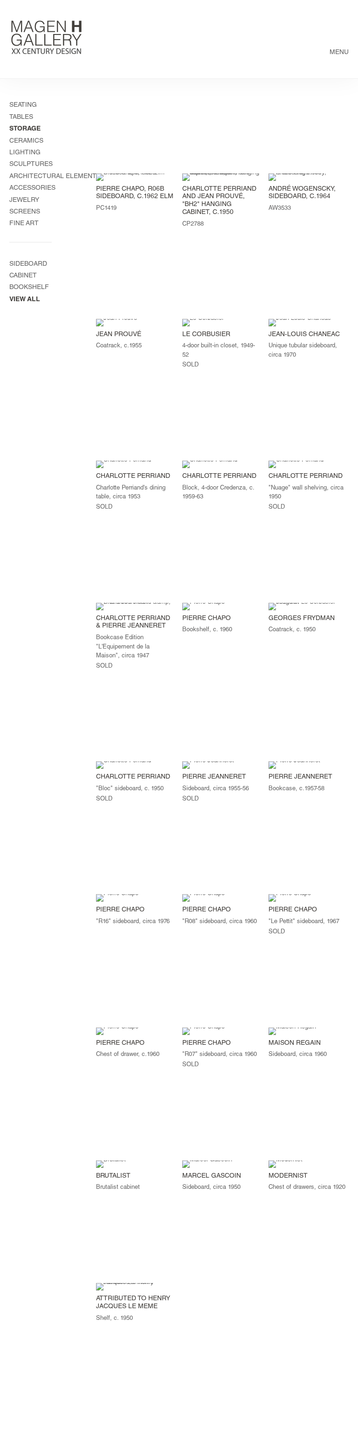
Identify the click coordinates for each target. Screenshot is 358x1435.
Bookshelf (29, 287)
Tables (21, 117)
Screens (24, 212)
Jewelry (24, 200)
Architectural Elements (51, 176)
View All (24, 300)
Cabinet (23, 276)
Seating (23, 105)
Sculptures (31, 164)
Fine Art (24, 224)
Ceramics (26, 141)
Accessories (32, 188)
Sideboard (28, 264)
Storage (25, 129)
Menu (339, 52)
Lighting (25, 153)
